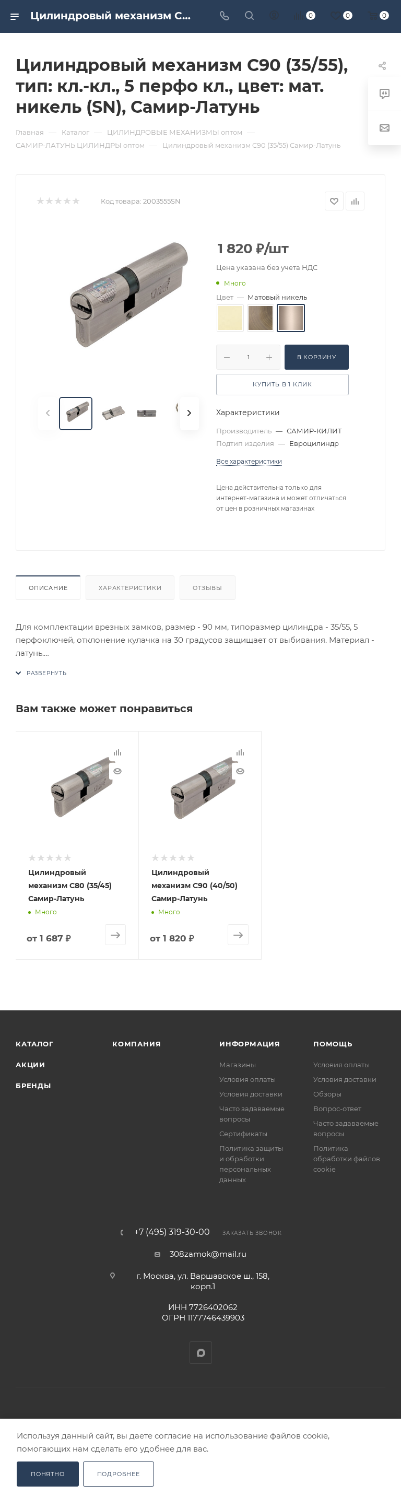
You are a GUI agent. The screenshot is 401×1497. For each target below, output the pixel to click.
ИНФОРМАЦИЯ (249, 1044)
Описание (48, 588)
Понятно (48, 1474)
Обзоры (327, 1094)
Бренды (33, 1085)
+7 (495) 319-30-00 (172, 1232)
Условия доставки (250, 1094)
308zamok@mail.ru (208, 1254)
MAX (201, 1352)
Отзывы (207, 588)
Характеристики (130, 588)
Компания (136, 1044)
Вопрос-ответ (337, 1108)
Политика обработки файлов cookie (346, 1158)
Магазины (237, 1064)
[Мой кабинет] (274, 16)
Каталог (35, 1044)
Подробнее (118, 1474)
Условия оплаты (247, 1079)
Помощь (332, 1044)
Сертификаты (243, 1133)
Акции (30, 1064)
